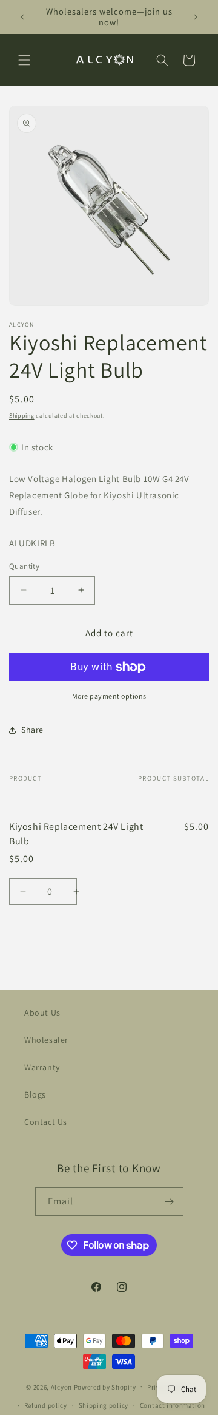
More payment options (109, 696)
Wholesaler (46, 1039)
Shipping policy (104, 1405)
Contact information (172, 1405)
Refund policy (45, 1405)
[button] (24, 60)
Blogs (35, 1094)
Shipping (22, 415)
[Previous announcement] (22, 17)
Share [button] (32, 729)
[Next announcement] (195, 17)
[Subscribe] (169, 1201)
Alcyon (61, 1386)
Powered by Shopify (105, 1386)
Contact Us (45, 1121)
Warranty (42, 1067)
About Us (42, 1012)
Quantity (24, 566)
